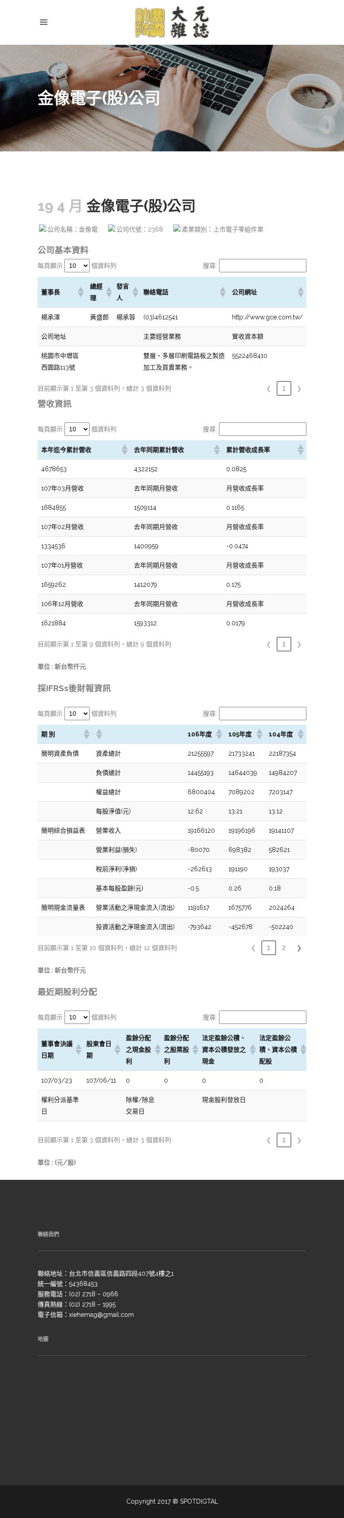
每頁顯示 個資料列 (77, 265)
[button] (80, 292)
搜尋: (210, 265)
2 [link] (284, 947)
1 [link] (284, 388)
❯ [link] (299, 388)
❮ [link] (268, 388)
